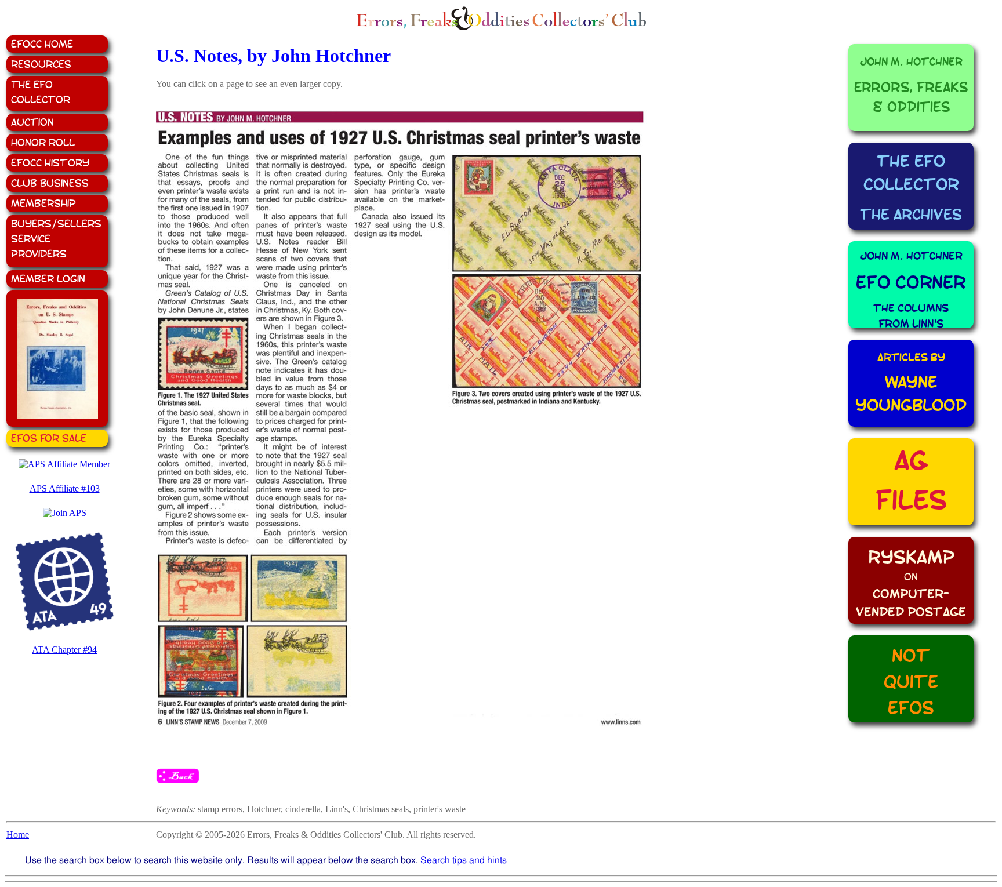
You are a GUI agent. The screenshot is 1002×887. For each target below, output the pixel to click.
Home (17, 834)
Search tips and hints (463, 860)
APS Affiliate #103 (65, 488)
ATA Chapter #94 (64, 650)
